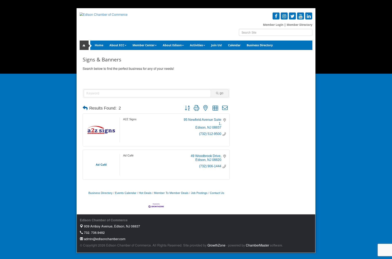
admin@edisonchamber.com (104, 238)
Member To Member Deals (171, 193)
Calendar (234, 45)
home (86, 45)
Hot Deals (145, 193)
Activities (196, 45)
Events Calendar (125, 193)
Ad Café (128, 155)
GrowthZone (216, 245)
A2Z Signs (129, 119)
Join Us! (216, 45)
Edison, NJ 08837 (112, 226)
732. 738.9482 (94, 232)
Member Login (273, 25)
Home (99, 45)
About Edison (172, 45)
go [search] (221, 93)
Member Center (144, 45)
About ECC (116, 45)
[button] (85, 108)
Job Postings (199, 193)
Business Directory (260, 45)
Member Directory (299, 25)
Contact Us (217, 193)
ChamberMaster (257, 245)
